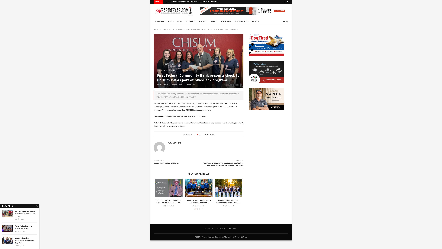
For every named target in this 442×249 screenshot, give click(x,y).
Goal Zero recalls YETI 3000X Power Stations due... (194, 2)
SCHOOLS (202, 21)
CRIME (179, 21)
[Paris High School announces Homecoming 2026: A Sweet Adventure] (228, 188)
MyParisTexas (163, 84)
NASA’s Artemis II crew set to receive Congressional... (198, 201)
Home (156, 29)
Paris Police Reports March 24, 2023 (23, 227)
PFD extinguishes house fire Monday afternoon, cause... (25, 213)
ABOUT (254, 21)
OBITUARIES (190, 21)
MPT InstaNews (173, 71)
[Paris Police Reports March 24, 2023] (7, 228)
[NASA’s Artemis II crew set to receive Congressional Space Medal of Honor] (198, 188)
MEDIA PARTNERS (241, 21)
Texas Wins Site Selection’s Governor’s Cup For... (24, 240)
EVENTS (214, 21)
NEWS (170, 21)
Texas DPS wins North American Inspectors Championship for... (168, 201)
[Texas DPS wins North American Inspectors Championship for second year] (169, 188)
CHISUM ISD (167, 29)
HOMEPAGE (159, 21)
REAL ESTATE (226, 21)
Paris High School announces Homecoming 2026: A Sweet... (228, 201)
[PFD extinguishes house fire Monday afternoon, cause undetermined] (7, 213)
